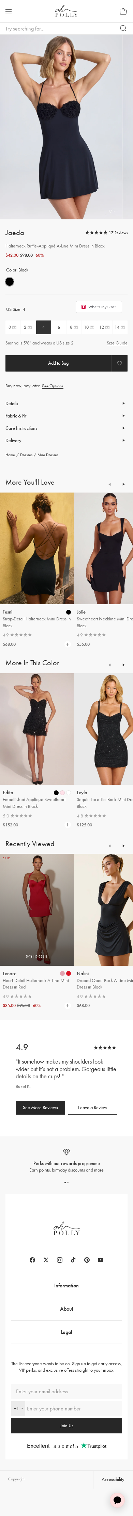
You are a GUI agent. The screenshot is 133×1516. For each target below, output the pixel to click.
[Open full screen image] (61, 127)
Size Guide (117, 343)
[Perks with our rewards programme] (66, 1161)
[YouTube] (100, 1260)
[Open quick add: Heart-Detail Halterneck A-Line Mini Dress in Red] (62, 973)
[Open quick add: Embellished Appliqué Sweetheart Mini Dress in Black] (56, 792)
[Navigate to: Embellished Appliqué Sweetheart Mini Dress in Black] (37, 729)
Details (11, 404)
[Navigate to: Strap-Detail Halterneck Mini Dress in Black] (37, 548)
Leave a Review (92, 1108)
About (66, 1309)
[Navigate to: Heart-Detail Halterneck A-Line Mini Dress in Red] (37, 910)
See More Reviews (40, 1108)
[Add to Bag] (58, 363)
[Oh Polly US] (66, 11)
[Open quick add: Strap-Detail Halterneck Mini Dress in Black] (68, 612)
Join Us (66, 1426)
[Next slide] (123, 484)
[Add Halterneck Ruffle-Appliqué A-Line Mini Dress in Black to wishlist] (119, 363)
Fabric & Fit (15, 416)
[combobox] (18, 1408)
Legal (66, 1332)
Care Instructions (21, 428)
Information (66, 1285)
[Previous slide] (109, 484)
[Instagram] (59, 1260)
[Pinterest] (87, 1260)
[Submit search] (123, 28)
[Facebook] (32, 1260)
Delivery (13, 441)
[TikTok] (73, 1260)
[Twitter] (46, 1260)
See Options (52, 385)
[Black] (9, 282)
